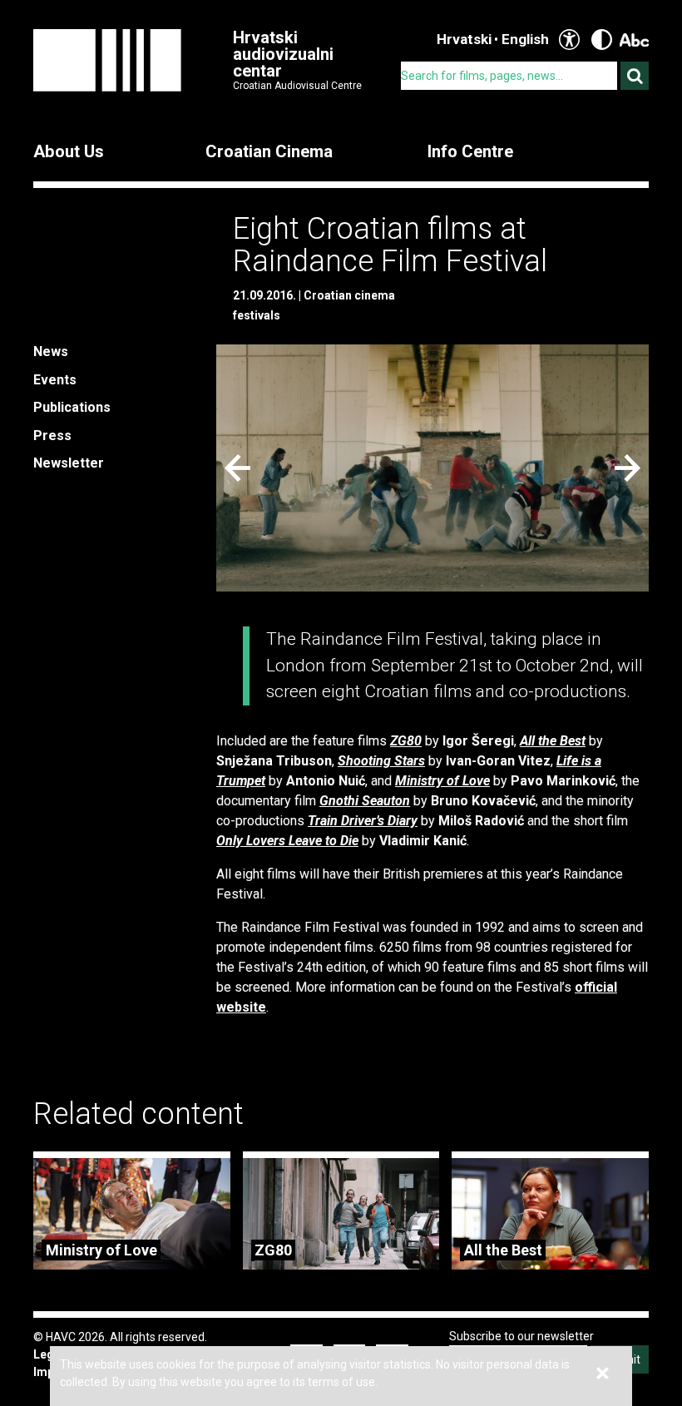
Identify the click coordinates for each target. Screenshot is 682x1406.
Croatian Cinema (269, 151)
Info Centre (470, 151)
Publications (72, 407)
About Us (68, 151)
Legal (48, 1354)
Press (52, 435)
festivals (256, 315)
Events (55, 380)
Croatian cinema (349, 295)
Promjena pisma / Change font (634, 39)
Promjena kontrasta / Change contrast (601, 39)
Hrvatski (464, 39)
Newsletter (68, 463)
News (50, 351)
